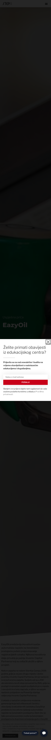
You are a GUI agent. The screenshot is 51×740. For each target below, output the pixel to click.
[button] (48, 342)
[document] (25, 370)
